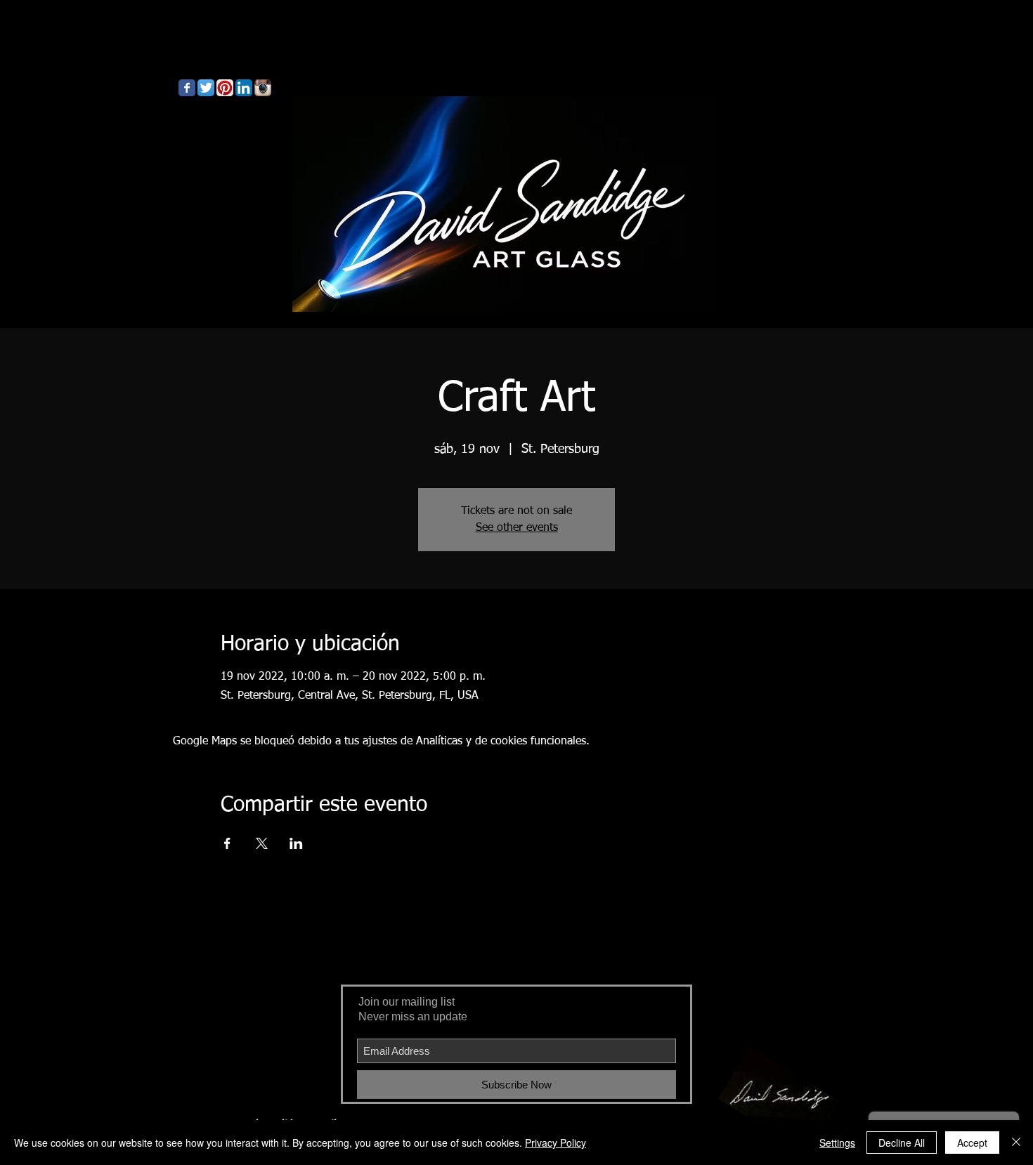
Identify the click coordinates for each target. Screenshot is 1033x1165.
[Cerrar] (1016, 1142)
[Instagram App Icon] (262, 87)
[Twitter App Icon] (205, 87)
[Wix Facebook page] (186, 87)
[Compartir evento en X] (261, 843)
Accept (972, 1143)
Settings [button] (837, 1143)
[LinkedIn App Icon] (243, 87)
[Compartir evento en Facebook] (227, 843)
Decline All (901, 1143)
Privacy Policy (555, 1143)
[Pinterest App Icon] (224, 87)
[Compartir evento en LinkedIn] (296, 843)
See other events (517, 528)
